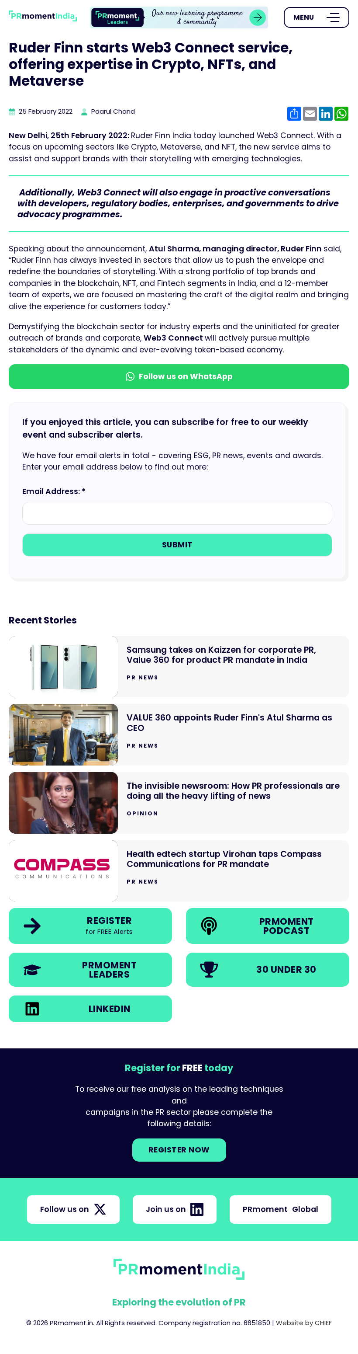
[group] (179, 17)
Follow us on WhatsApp (186, 376)
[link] (179, 17)
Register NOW (179, 1150)
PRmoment (280, 1209)
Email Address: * (54, 491)
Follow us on (64, 1209)
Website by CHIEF (304, 1322)
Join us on (166, 1209)
